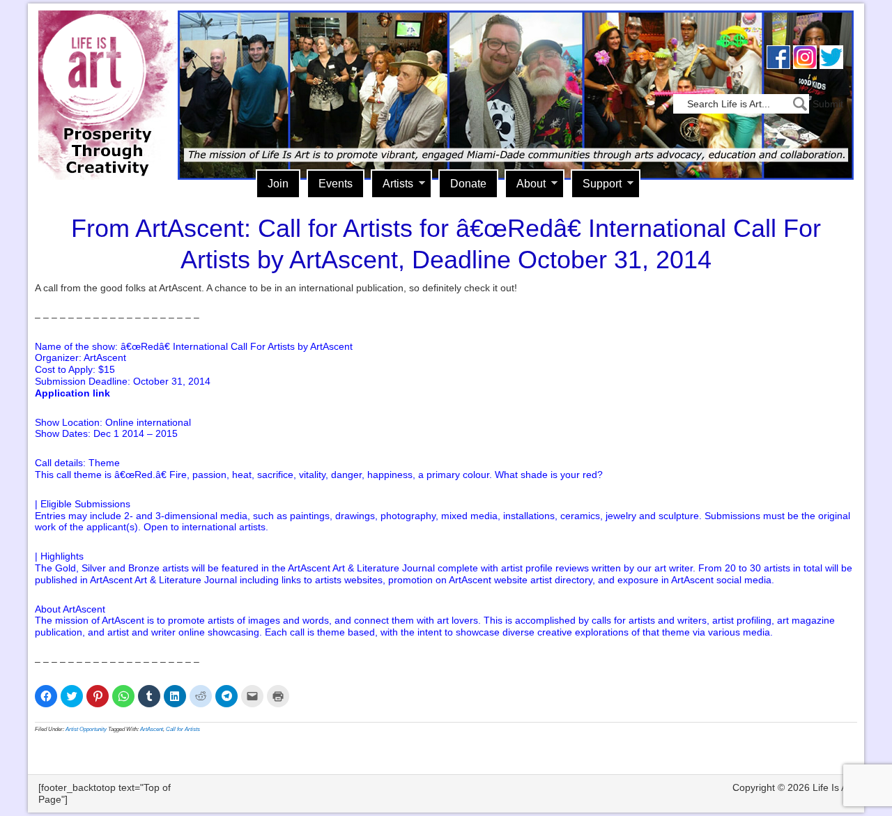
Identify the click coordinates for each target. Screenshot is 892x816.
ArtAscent (151, 729)
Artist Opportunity (86, 729)
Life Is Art (103, 75)
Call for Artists (183, 729)
